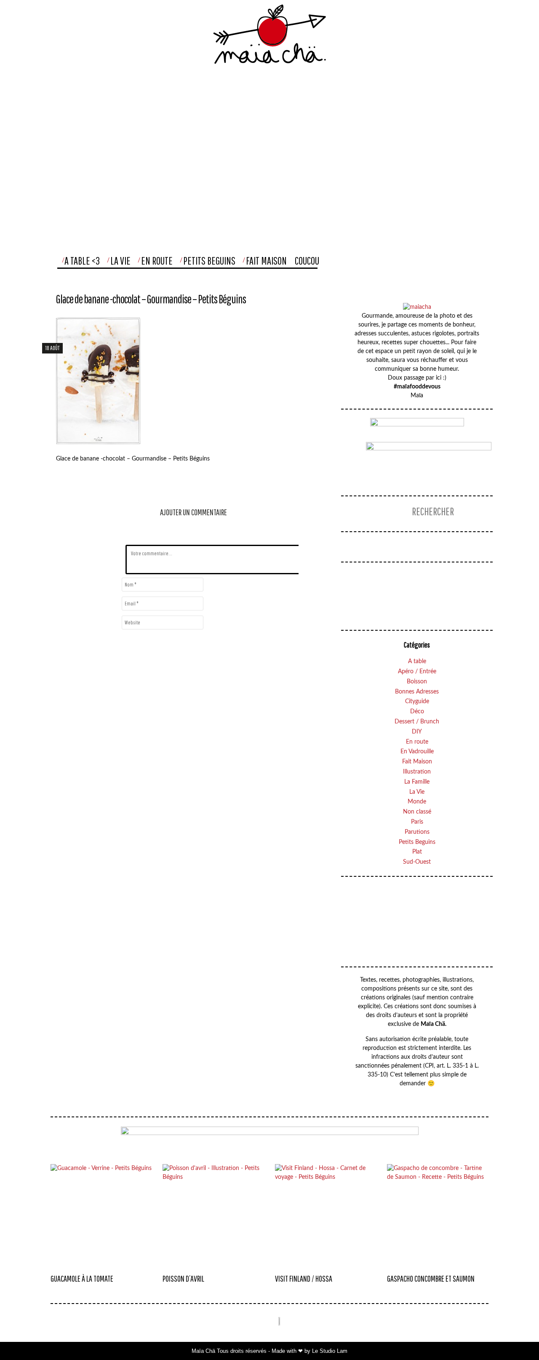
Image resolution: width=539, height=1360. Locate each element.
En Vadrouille (417, 752)
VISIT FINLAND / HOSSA (303, 1278)
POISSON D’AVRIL (183, 1278)
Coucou (307, 260)
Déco (417, 712)
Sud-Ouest (417, 862)
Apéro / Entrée (417, 672)
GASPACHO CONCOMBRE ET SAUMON (431, 1278)
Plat (417, 852)
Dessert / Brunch (417, 722)
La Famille (417, 782)
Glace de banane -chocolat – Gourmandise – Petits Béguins (151, 299)
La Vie (120, 260)
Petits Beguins (209, 260)
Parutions (417, 832)
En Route (157, 260)
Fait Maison (266, 260)
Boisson (417, 682)
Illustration (417, 772)
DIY (417, 732)
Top (515, 1336)
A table (417, 661)
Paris (417, 822)
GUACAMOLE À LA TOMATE (82, 1278)
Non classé (417, 812)
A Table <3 (82, 260)
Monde (417, 802)
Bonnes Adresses (417, 692)
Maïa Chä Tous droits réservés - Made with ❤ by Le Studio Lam (269, 1351)
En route (417, 742)
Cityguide (417, 701)
